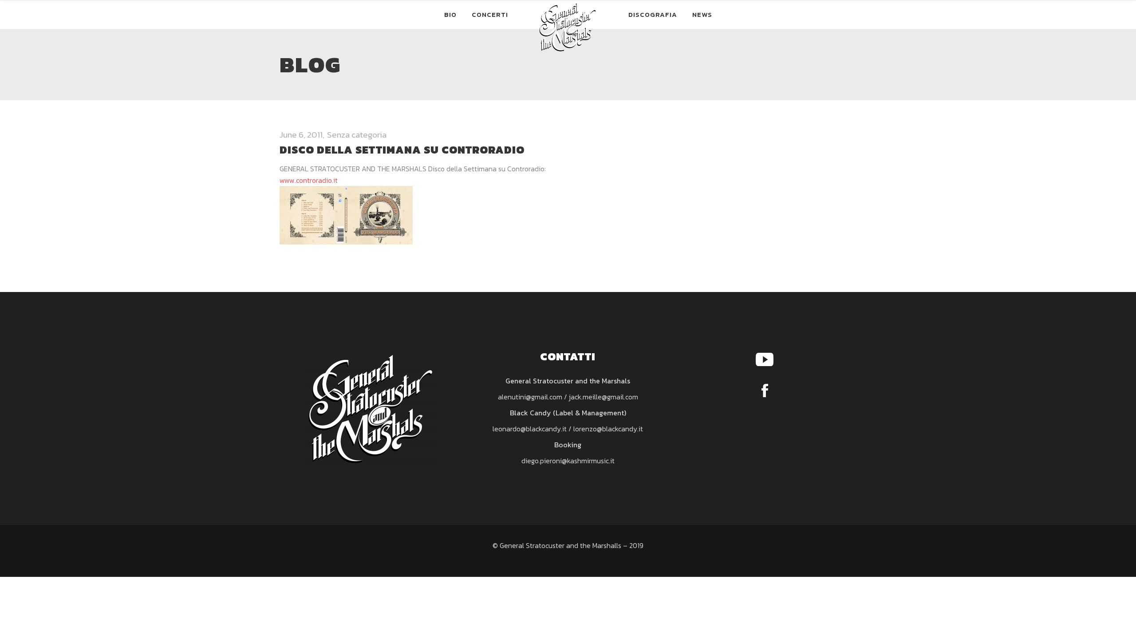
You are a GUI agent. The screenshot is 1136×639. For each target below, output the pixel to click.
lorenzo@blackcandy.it (608, 428)
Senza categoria (357, 134)
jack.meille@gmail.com (603, 396)
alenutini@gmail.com (530, 396)
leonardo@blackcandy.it (530, 428)
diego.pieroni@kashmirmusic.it (568, 460)
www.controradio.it (309, 180)
